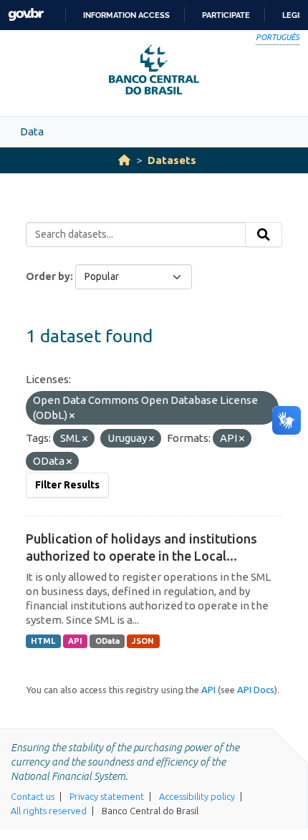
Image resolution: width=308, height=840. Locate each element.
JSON (143, 641)
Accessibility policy (197, 796)
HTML (43, 641)
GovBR (26, 14)
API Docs (255, 690)
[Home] (124, 160)
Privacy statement (106, 796)
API (75, 641)
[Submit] (263, 235)
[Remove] (71, 416)
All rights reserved (49, 811)
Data (32, 131)
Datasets (172, 160)
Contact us (32, 796)
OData (107, 641)
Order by (48, 276)
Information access (126, 15)
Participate (226, 15)
